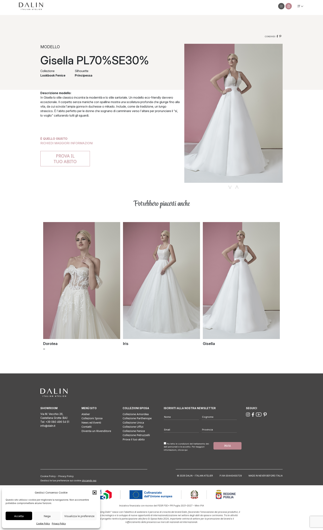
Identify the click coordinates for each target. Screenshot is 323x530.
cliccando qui (89, 480)
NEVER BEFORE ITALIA (271, 475)
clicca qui (182, 450)
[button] (94, 492)
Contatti (86, 426)
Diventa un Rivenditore (96, 431)
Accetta (19, 516)
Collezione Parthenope (137, 418)
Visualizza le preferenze (79, 516)
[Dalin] (31, 6)
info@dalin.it (47, 425)
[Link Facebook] (253, 414)
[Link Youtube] (259, 414)
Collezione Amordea (136, 414)
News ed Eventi (91, 422)
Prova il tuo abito (134, 439)
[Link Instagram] (248, 414)
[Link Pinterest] (265, 414)
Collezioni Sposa (91, 418)
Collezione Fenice (134, 431)
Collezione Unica (133, 422)
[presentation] (43, 348)
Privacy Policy (59, 523)
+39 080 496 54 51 (57, 421)
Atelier (85, 414)
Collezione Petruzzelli (136, 435)
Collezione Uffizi (133, 426)
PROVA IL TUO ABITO (65, 158)
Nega (47, 516)
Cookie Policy (43, 523)
